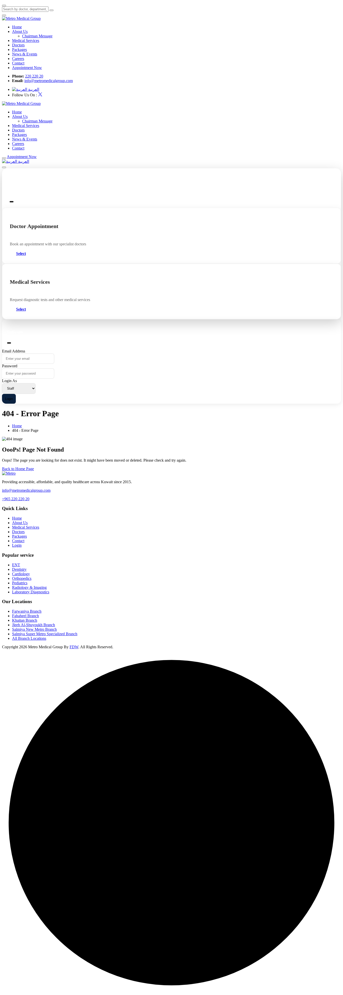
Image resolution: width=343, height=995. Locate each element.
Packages (19, 49)
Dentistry (19, 569)
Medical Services (25, 40)
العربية (33, 89)
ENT (16, 565)
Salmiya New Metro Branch (34, 629)
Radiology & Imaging (29, 587)
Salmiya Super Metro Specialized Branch (44, 634)
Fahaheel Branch (25, 616)
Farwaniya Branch (26, 611)
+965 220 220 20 (15, 499)
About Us (20, 31)
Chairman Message (37, 36)
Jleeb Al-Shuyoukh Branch (33, 625)
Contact (18, 63)
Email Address (13, 351)
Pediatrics (19, 583)
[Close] (12, 201)
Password (9, 366)
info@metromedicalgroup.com (48, 81)
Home (17, 27)
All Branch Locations (29, 638)
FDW (74, 647)
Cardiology (21, 574)
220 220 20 (34, 76)
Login (9, 399)
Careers (18, 58)
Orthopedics (21, 578)
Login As (9, 381)
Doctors (18, 45)
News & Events (24, 54)
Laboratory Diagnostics (30, 592)
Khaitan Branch (24, 620)
